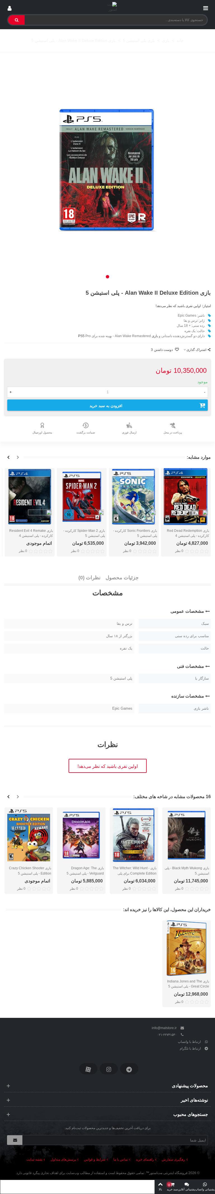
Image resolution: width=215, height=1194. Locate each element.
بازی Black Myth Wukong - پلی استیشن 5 (187, 870)
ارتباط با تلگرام (190, 1048)
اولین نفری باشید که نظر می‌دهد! (178, 306)
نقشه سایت (34, 1159)
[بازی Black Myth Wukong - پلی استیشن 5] (186, 835)
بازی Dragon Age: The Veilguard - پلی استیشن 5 (85, 870)
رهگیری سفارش (173, 1159)
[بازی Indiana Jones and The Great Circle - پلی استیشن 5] (186, 948)
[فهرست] (205, 7)
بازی (155, 336)
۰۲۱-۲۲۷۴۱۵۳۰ (167, 1035)
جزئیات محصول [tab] (122, 577)
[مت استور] (108, 7)
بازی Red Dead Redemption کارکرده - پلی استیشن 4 (188, 533)
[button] (107, 276)
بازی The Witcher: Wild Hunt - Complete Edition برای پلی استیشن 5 (134, 873)
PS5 (81, 336)
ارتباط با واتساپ (189, 1042)
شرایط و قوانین (95, 1159)
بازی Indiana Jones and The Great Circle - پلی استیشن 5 (188, 983)
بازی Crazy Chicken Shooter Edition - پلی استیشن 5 (30, 870)
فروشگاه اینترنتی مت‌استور (168, 1173)
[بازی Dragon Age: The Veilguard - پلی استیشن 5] (81, 835)
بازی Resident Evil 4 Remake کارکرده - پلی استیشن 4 (31, 533)
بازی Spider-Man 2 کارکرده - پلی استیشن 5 (84, 533)
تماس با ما (120, 1159)
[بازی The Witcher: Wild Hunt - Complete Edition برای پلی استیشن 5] (134, 835)
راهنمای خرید (145, 1159)
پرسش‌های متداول (63, 1159)
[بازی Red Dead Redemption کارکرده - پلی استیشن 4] (186, 496)
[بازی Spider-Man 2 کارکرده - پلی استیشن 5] (82, 496)
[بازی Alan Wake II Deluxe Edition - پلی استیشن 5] (107, 170)
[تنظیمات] (9, 7)
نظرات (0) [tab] (89, 577)
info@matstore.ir (164, 1028)
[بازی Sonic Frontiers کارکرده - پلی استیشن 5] (134, 496)
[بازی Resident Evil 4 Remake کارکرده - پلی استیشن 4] (30, 496)
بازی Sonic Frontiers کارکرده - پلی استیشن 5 (135, 533)
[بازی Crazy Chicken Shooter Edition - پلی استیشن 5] (28, 835)
